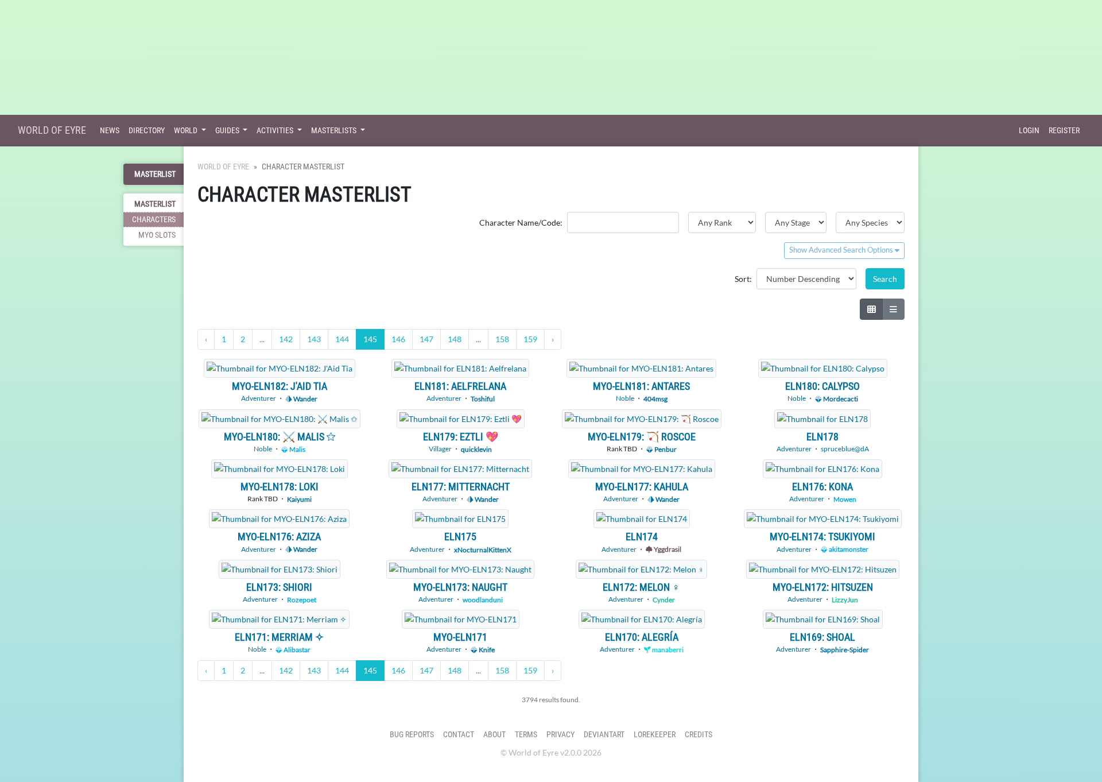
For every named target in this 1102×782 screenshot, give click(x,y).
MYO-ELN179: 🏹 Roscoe (642, 437)
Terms (526, 735)
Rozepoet (301, 599)
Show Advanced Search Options (842, 250)
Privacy (560, 735)
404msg (655, 398)
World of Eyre (52, 130)
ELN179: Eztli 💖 (460, 437)
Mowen (844, 499)
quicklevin (476, 449)
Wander (304, 398)
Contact (458, 735)
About (494, 735)
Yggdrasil (667, 549)
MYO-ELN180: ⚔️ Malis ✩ (279, 437)
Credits (698, 735)
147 (426, 339)
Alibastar (296, 649)
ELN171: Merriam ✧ (279, 637)
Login (1029, 131)
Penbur (665, 449)
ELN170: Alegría (641, 637)
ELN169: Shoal (822, 637)
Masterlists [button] (334, 131)
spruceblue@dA (845, 448)
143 (314, 339)
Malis (296, 449)
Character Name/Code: (520, 222)
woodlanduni (483, 599)
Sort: (743, 279)
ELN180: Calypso (822, 386)
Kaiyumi (299, 499)
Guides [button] (228, 131)
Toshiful (483, 398)
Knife (486, 649)
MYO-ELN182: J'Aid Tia (279, 386)
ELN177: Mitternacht (461, 487)
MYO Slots (157, 235)
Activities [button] (276, 131)
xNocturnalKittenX (482, 549)
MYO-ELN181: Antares (641, 386)
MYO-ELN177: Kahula (641, 487)
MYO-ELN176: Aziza (279, 537)
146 (398, 339)
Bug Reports (412, 735)
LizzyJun (845, 599)
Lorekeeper (655, 735)
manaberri (667, 649)
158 (502, 339)
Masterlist (155, 174)
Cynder (664, 599)
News (109, 131)
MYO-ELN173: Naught (460, 587)
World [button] (186, 131)
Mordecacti (840, 398)
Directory (147, 131)
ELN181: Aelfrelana (460, 386)
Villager (440, 448)
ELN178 (822, 437)
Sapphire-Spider (844, 649)
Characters (154, 219)
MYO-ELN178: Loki (279, 487)
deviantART (604, 735)
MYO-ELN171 (460, 637)
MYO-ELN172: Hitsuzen (823, 587)
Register (1064, 131)
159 (530, 339)
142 (286, 339)
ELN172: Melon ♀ (641, 587)
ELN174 (642, 537)
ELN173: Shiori (279, 587)
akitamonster (848, 549)
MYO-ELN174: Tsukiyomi (822, 537)
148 (454, 339)
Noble (625, 398)
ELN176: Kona (822, 487)
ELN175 (460, 537)
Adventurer (258, 398)
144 (342, 339)
